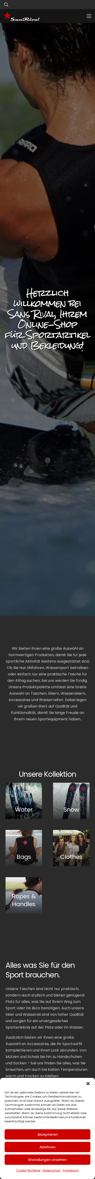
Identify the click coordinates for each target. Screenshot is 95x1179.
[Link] (79, 4)
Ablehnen (47, 1147)
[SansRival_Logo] (22, 16)
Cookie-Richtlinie (28, 1170)
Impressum (71, 1170)
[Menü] (89, 16)
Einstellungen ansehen (47, 1159)
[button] (88, 1083)
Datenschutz (51, 1170)
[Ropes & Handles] (24, 895)
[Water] (24, 801)
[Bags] (24, 848)
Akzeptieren (47, 1134)
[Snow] (71, 801)
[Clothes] (71, 848)
